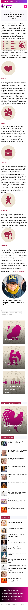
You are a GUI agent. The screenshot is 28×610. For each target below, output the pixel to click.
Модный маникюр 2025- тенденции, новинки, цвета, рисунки (17, 441)
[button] (4, 430)
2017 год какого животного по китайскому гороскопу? (12, 425)
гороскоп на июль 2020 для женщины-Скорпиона (13, 272)
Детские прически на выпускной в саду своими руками (16, 535)
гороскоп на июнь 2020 (15, 312)
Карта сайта (18, 599)
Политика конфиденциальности (9, 589)
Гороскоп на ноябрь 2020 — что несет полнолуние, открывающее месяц (13, 388)
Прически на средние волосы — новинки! (16, 459)
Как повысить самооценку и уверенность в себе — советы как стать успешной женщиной (16, 500)
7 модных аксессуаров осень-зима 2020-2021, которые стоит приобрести (17, 541)
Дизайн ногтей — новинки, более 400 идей (17, 475)
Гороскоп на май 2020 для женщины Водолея (12, 363)
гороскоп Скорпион (7, 314)
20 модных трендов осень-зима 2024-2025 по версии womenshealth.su (17, 483)
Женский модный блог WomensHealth (12, 7)
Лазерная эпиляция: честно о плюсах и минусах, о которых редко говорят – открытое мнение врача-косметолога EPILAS (17, 493)
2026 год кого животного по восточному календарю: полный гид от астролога (17, 508)
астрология (5, 312)
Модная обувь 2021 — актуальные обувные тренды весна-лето (16, 547)
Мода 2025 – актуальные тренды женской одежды (16, 467)
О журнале (4, 599)
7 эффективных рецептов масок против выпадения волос (16, 529)
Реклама (13, 599)
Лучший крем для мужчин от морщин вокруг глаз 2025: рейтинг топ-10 (17, 450)
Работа (9, 599)
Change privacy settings (13, 590)
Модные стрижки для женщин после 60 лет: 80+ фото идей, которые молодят (17, 560)
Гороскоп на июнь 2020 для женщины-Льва (12, 338)
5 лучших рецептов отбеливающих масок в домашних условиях (16, 521)
